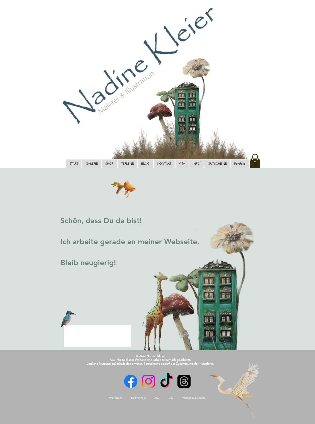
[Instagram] (148, 381)
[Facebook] (131, 381)
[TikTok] (166, 381)
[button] (255, 161)
